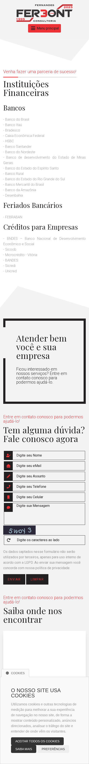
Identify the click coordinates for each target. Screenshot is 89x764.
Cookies (18, 673)
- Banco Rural (13, 174)
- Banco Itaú (12, 125)
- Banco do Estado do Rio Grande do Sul (34, 179)
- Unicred (10, 271)
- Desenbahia (13, 195)
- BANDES (10, 260)
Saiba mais (23, 749)
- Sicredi (9, 266)
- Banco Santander (17, 147)
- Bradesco (11, 130)
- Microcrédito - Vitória (20, 255)
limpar (37, 579)
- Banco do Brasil (16, 119)
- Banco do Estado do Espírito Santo (31, 168)
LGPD (28, 562)
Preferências (53, 749)
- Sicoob (9, 249)
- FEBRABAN (12, 217)
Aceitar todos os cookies (37, 741)
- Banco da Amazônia (19, 190)
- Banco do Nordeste (19, 152)
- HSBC (8, 141)
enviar (14, 579)
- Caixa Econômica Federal (23, 136)
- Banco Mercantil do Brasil (23, 184)
